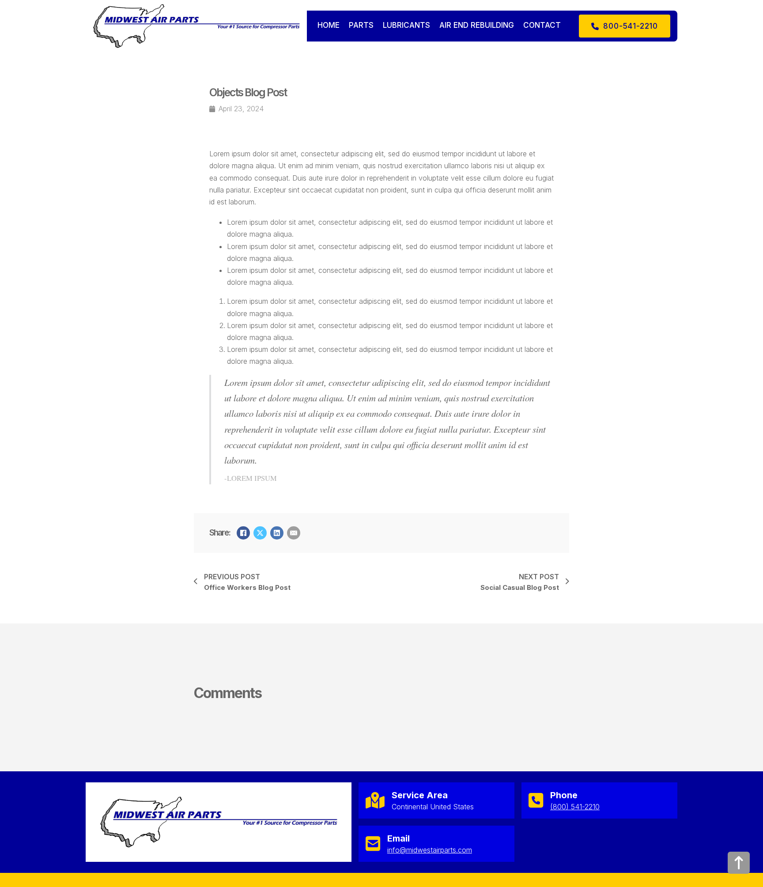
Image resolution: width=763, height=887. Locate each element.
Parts (361, 25)
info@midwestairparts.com (429, 849)
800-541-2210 (630, 26)
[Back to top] (739, 863)
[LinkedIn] (276, 533)
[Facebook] (243, 533)
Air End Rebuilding (476, 25)
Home (328, 25)
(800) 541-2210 (575, 806)
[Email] (293, 533)
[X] (260, 533)
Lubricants (406, 25)
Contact (542, 25)
